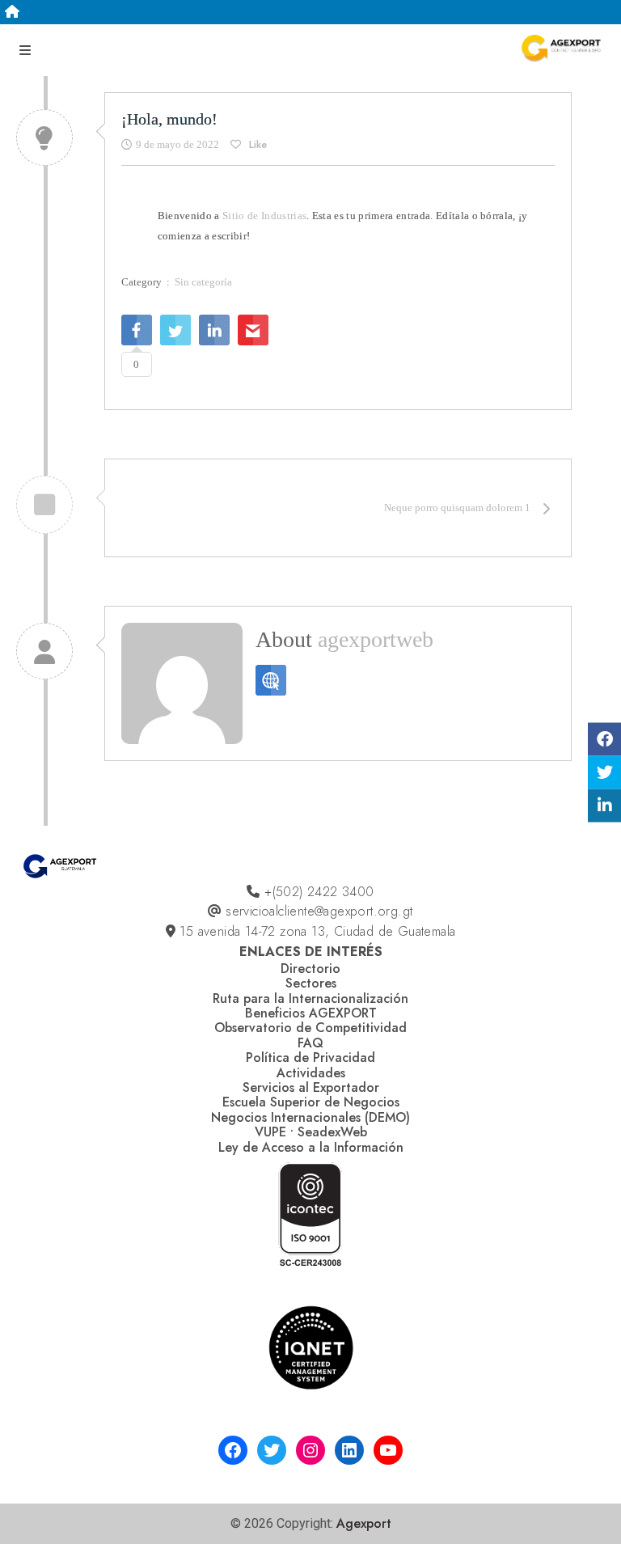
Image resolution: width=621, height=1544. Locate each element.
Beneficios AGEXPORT (311, 1013)
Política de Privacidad (310, 1057)
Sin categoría (203, 282)
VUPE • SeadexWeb (311, 1132)
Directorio (310, 968)
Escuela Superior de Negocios (310, 1102)
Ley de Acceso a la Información (310, 1147)
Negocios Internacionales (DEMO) (310, 1117)
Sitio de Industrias (264, 215)
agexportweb (375, 639)
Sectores (310, 983)
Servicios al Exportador (311, 1087)
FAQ (310, 1043)
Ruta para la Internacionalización (310, 998)
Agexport (363, 1523)
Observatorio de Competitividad (310, 1027)
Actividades (311, 1073)
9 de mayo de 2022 (177, 144)
